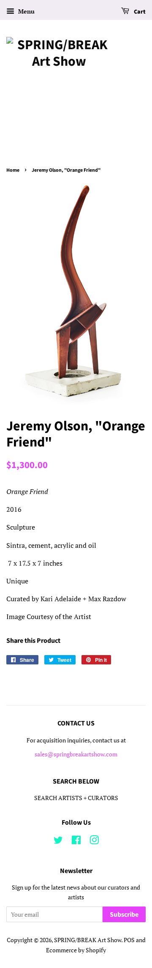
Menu (25, 11)
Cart (139, 12)
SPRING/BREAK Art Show (87, 940)
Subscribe (124, 914)
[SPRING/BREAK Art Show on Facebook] (76, 841)
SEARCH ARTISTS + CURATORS (76, 798)
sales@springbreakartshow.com (76, 754)
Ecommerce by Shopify (76, 950)
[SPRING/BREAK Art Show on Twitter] (58, 841)
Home (12, 170)
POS (129, 940)
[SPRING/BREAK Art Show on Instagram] (94, 841)
